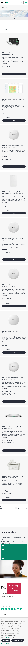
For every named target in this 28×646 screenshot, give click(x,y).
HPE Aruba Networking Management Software (13, 100)
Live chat (6, 546)
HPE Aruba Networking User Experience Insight (11, 53)
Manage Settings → (6, 644)
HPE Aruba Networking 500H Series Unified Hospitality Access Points (13, 192)
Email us (6, 554)
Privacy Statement (8, 637)
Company (4, 614)
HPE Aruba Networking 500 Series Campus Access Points (12, 146)
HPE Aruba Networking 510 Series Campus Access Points (12, 332)
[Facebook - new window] (15, 609)
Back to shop (3, 18)
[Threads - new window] (12, 609)
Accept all (6, 640)
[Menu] (26, 2)
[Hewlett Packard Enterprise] (4, 2)
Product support (8, 550)
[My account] (21, 2)
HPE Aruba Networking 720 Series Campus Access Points (12, 378)
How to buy (7, 558)
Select (14, 74)
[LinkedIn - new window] (2, 609)
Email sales (4, 600)
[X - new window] (6, 609)
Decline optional (17, 640)
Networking (8, 18)
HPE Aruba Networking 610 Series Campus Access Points (12, 239)
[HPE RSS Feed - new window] (21, 609)
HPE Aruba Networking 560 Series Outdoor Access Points (12, 476)
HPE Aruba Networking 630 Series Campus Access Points (12, 285)
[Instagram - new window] (9, 609)
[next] (26, 508)
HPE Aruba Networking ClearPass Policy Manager (12, 427)
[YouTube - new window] (18, 609)
